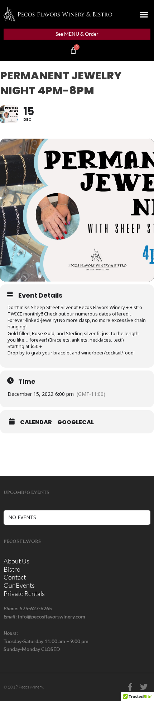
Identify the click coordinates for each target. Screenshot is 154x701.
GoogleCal (75, 422)
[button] (144, 14)
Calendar (36, 422)
